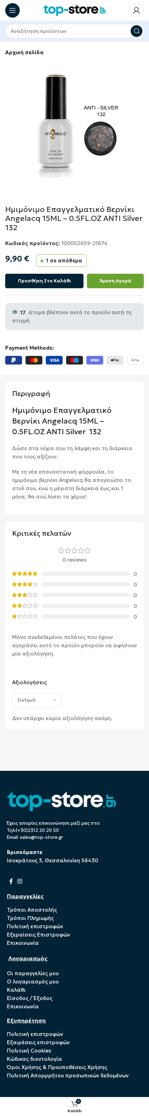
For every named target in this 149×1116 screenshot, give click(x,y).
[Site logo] (74, 10)
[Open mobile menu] (12, 10)
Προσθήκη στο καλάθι (44, 281)
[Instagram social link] (19, 881)
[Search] (136, 31)
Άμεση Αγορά (115, 281)
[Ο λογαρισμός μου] (136, 10)
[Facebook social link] (11, 881)
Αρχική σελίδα (24, 52)
